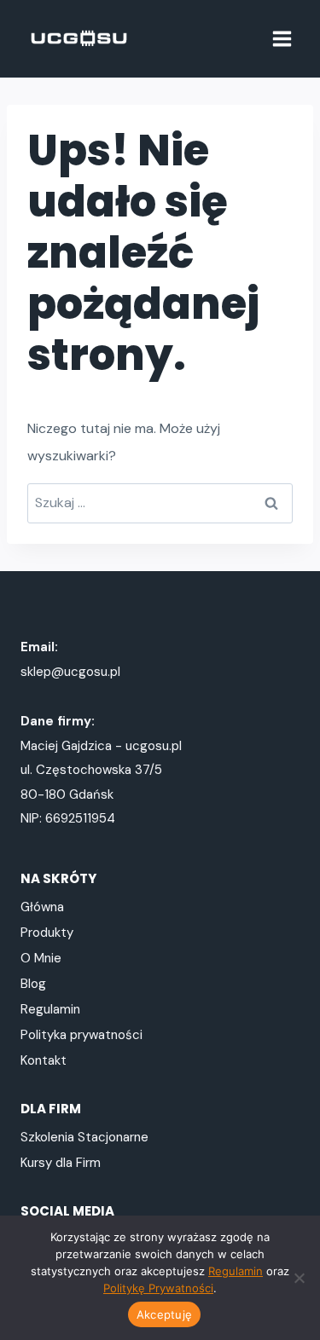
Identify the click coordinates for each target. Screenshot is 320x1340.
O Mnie (40, 958)
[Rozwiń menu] (282, 38)
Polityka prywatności (81, 1034)
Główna (42, 906)
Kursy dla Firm (60, 1162)
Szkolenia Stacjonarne (84, 1137)
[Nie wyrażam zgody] (298, 1277)
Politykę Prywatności (158, 1288)
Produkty (46, 932)
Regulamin (50, 1009)
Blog (33, 983)
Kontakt (43, 1060)
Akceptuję (164, 1314)
